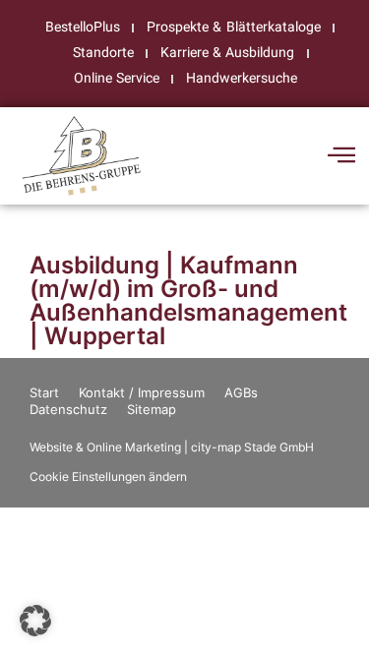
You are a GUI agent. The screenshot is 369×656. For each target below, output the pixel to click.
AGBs (241, 392)
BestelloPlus (82, 27)
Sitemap (151, 409)
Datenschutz (68, 409)
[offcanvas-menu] (341, 155)
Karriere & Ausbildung (227, 52)
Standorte (103, 52)
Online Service (116, 78)
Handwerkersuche (241, 78)
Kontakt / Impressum (142, 392)
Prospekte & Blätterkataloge (234, 27)
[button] (35, 620)
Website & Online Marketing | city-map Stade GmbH (172, 447)
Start (44, 392)
